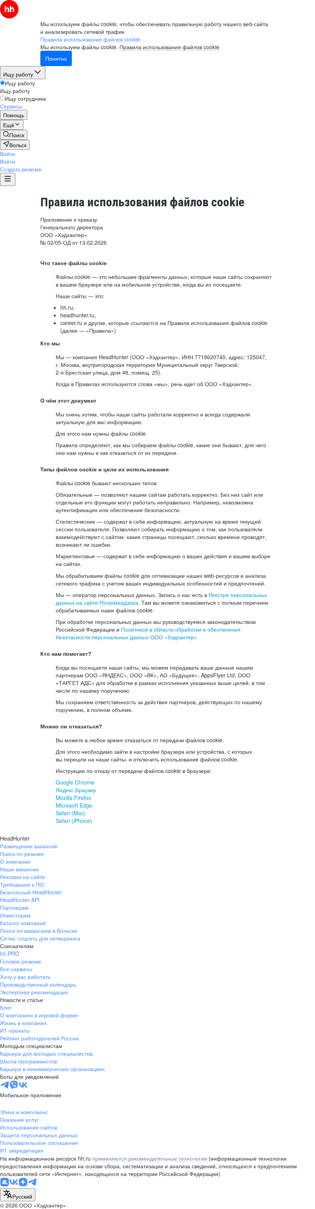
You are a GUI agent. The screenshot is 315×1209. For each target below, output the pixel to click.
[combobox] (17, 1194)
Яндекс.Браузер (76, 790)
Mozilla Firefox (73, 797)
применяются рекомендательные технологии (149, 1158)
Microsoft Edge (74, 805)
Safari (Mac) (71, 813)
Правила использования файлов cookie (169, 47)
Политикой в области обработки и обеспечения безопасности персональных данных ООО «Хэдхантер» (148, 633)
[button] (7, 154)
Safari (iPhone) (74, 820)
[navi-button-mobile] (7, 179)
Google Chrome (75, 782)
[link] (13, 135)
